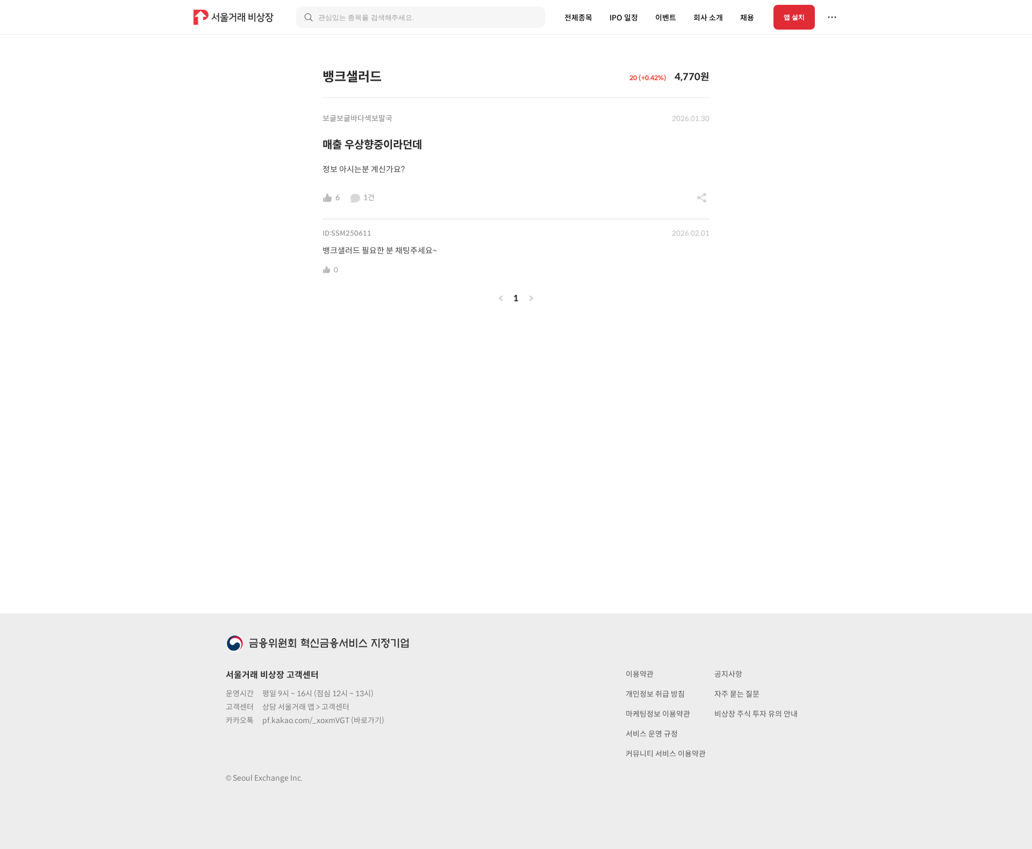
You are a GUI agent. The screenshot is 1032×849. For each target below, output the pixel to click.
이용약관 (640, 674)
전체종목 (578, 18)
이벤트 (665, 18)
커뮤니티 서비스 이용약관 (666, 754)
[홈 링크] (235, 17)
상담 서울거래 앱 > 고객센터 (305, 707)
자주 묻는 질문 (736, 694)
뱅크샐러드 (352, 77)
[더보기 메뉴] (832, 17)
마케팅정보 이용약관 (658, 714)
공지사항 (728, 674)
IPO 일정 (624, 18)
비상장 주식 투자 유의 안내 (756, 714)
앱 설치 (794, 17)
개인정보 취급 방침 (655, 694)
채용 (747, 18)
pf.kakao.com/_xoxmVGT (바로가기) (323, 720)
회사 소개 (708, 18)
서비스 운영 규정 (652, 734)
